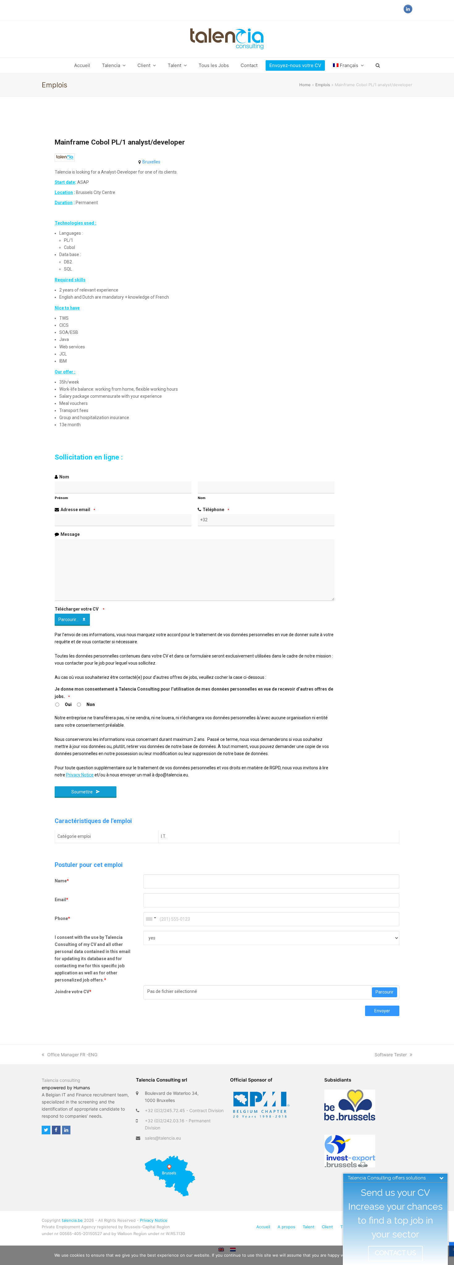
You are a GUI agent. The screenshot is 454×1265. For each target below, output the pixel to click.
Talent (308, 1226)
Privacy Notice (153, 1220)
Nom (64, 476)
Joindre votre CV (73, 991)
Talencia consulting (61, 1080)
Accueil (263, 1226)
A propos (286, 1226)
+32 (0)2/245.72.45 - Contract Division (184, 1110)
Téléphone (216, 509)
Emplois (322, 84)
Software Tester (391, 1054)
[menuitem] (348, 65)
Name (62, 880)
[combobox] (151, 919)
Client (327, 1226)
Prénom (61, 498)
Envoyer (382, 1010)
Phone (62, 918)
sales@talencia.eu (163, 1138)
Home (305, 84)
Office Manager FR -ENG (72, 1054)
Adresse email (78, 509)
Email (61, 899)
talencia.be (72, 1220)
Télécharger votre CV (79, 609)
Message (70, 534)
